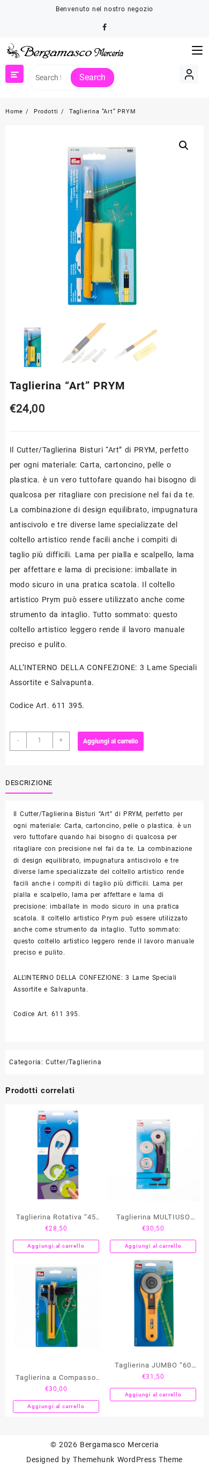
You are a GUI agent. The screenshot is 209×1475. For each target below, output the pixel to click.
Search (92, 77)
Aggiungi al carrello (110, 741)
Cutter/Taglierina (74, 1062)
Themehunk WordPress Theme (127, 1459)
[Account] (189, 74)
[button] (183, 145)
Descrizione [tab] (29, 783)
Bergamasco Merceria (119, 1444)
